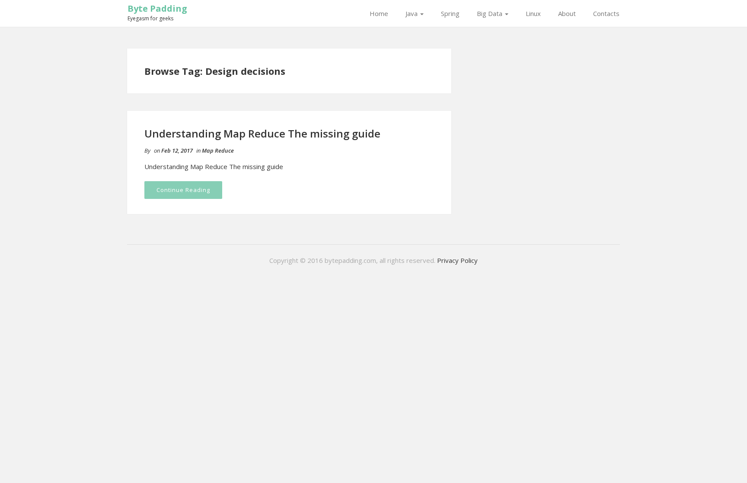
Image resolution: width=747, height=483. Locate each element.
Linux (533, 13)
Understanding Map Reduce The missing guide (262, 133)
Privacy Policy (457, 260)
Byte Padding (157, 8)
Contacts (606, 13)
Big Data (490, 13)
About (567, 13)
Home (379, 13)
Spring (450, 13)
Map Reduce (218, 150)
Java (412, 13)
